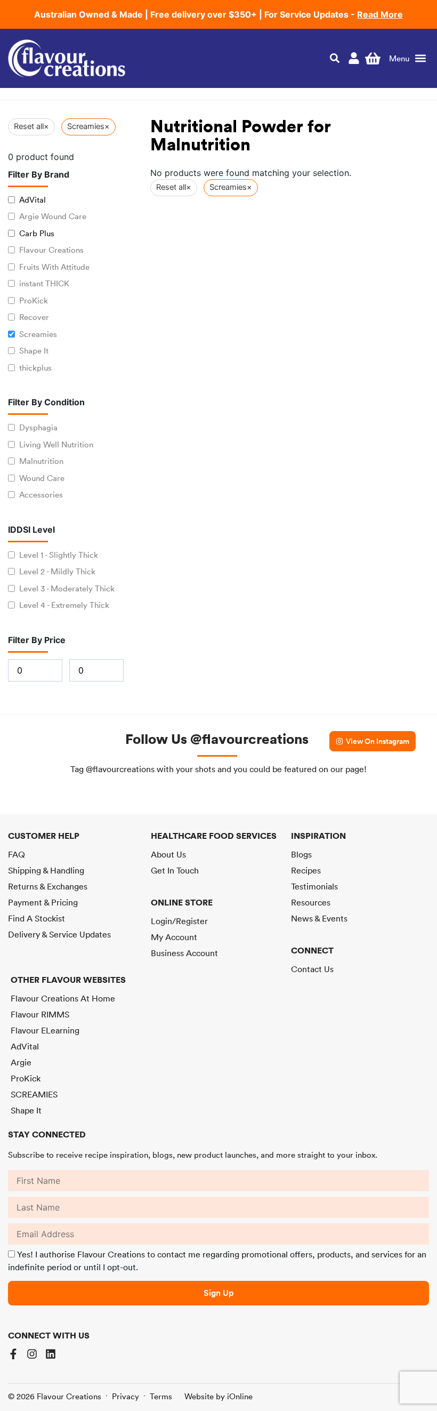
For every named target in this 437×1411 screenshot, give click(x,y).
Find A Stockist (36, 918)
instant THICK (44, 283)
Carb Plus (36, 233)
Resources (310, 902)
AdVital (32, 200)
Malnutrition (41, 461)
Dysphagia (38, 427)
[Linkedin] (50, 1354)
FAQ (16, 854)
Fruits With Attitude (54, 267)
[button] (407, 59)
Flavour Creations (51, 250)
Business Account (184, 953)
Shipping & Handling (46, 870)
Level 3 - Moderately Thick (67, 588)
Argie (21, 1062)
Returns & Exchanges (47, 886)
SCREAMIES (34, 1094)
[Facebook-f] (13, 1354)
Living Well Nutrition (56, 444)
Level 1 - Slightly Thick (58, 555)
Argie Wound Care (52, 216)
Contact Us (312, 969)
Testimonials (314, 886)
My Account (174, 937)
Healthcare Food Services (214, 835)
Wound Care (41, 478)
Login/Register (179, 921)
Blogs (301, 854)
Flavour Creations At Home (63, 998)
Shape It (33, 351)
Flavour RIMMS (40, 1014)
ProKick (33, 300)
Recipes (306, 870)
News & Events (319, 918)
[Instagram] (32, 1354)
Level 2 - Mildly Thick (57, 571)
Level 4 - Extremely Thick (64, 605)
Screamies (38, 334)
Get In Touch (175, 870)
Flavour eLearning (45, 1030)
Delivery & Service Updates (59, 934)
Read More (380, 14)
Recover (34, 317)
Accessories (41, 495)
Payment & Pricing (43, 902)
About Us (168, 854)
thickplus (35, 368)
